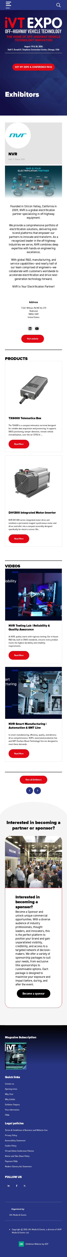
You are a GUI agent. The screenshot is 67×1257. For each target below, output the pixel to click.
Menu (8, 8)
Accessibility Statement (15, 1140)
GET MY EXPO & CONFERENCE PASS (33, 67)
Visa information (12, 1109)
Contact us (9, 1083)
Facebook (16, 1186)
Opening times (11, 1089)
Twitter (24, 1186)
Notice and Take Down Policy (17, 1156)
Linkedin (8, 1186)
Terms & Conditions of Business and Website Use (26, 1130)
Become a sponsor (34, 993)
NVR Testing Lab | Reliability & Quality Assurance (29, 628)
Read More (19, 444)
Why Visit (9, 1094)
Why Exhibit (10, 1099)
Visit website (32, 338)
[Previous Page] (29, 790)
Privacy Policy (11, 1135)
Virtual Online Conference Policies (19, 1151)
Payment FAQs (11, 1161)
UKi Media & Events (17, 1215)
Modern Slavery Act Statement (18, 1166)
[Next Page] (37, 790)
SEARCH (58, 5)
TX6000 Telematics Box (25, 418)
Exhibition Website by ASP (37, 1244)
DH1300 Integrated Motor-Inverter (32, 513)
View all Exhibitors (33, 779)
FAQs (7, 1115)
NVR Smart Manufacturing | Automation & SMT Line (28, 726)
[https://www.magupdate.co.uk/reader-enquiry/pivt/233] (15, 1068)
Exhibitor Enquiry (12, 1104)
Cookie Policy (10, 1145)
